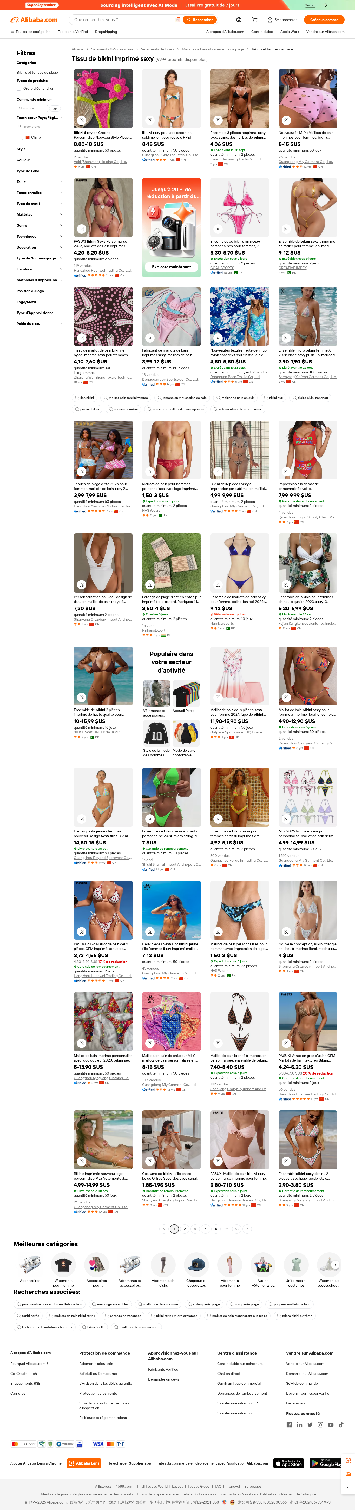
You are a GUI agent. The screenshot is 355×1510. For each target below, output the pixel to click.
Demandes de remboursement (242, 1393)
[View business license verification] (224, 1502)
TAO (218, 1486)
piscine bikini (89, 409)
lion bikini (87, 398)
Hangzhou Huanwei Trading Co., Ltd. (103, 270)
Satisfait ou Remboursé (98, 1373)
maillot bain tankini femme (128, 398)
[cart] (256, 20)
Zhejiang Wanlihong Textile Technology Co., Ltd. (103, 377)
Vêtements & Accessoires (112, 49)
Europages (253, 1486)
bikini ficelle (95, 1327)
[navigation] (39, 640)
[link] (348, 1460)
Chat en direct (228, 1373)
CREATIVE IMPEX (293, 268)
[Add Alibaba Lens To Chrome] (84, 1463)
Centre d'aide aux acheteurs (240, 1364)
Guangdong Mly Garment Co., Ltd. (306, 162)
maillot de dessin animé (160, 1304)
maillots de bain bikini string (74, 1316)
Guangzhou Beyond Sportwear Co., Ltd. (103, 858)
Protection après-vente (98, 1393)
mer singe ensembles (112, 1304)
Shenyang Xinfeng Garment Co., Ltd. (308, 377)
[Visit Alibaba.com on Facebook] (289, 1425)
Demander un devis (164, 1379)
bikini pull (276, 398)
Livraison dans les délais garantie (105, 1383)
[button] (177, 20)
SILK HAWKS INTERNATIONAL (98, 732)
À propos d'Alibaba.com (30, 1353)
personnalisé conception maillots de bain (52, 1304)
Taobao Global (199, 1486)
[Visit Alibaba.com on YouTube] (331, 1425)
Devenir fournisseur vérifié (307, 1393)
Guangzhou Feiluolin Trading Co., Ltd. (239, 860)
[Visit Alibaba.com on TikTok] (341, 1425)
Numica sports (222, 623)
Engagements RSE (25, 1383)
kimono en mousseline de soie (185, 398)
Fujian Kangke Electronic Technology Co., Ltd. (308, 623)
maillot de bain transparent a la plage (239, 1316)
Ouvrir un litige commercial (239, 1383)
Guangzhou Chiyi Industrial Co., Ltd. (170, 155)
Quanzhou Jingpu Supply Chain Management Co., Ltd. (308, 517)
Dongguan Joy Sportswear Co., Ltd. (170, 379)
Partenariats (296, 1403)
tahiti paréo (30, 1316)
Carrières (17, 1393)
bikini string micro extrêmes (176, 1316)
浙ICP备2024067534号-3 (310, 1502)
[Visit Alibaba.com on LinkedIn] (300, 1425)
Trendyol (233, 1486)
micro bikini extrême (297, 1316)
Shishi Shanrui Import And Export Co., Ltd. (171, 864)
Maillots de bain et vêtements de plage (213, 49)
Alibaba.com (257, 1463)
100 (237, 1229)
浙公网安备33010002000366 (262, 1502)
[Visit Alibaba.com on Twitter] (310, 1425)
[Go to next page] (247, 1229)
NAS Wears (151, 510)
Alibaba (77, 49)
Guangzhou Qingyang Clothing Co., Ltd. (308, 743)
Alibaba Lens (34, 1463)
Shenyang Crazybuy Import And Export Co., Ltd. (103, 619)
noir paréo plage (247, 1304)
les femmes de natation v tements (47, 1327)
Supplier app (140, 1463)
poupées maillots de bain (292, 1304)
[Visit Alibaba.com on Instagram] (320, 1425)
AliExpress (103, 1486)
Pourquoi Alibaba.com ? (29, 1364)
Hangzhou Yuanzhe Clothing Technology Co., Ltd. (103, 506)
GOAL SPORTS (222, 268)
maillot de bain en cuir (238, 398)
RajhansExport (153, 630)
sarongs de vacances (125, 1316)
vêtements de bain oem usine (240, 409)
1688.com (124, 1486)
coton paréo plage (206, 1304)
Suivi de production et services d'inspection (104, 1405)
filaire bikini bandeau (313, 398)
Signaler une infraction (235, 1413)
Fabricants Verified (163, 1369)
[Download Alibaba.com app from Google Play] (327, 1463)
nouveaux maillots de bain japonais (178, 409)
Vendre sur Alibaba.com (305, 1364)
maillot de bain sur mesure (139, 1327)
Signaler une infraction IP (237, 1403)
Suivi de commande (302, 1383)
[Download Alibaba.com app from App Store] (288, 1463)
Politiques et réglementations (103, 1418)
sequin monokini (126, 409)
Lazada (177, 1486)
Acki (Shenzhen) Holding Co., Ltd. (100, 162)
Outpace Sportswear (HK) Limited (237, 732)
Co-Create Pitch (23, 1373)
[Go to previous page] (164, 1229)
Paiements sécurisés (96, 1364)
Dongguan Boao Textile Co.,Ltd (235, 377)
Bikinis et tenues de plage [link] (272, 49)
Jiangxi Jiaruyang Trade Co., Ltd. (235, 159)
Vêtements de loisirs (157, 49)
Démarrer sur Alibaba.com (307, 1373)
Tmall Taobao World (152, 1486)
